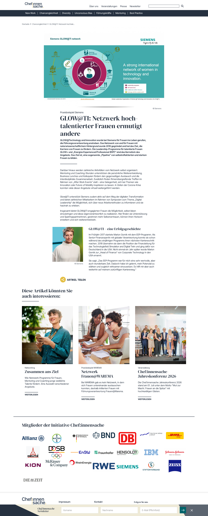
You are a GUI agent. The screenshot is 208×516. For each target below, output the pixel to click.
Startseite (25, 24)
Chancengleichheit (39, 24)
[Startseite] (34, 5)
